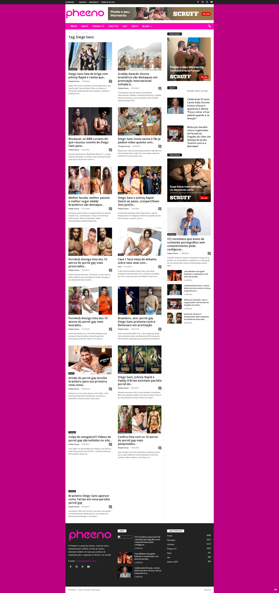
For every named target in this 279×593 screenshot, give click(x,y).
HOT (125, 26)
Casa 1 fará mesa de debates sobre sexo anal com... (137, 261)
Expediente (94, 2)
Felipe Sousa (73, 81)
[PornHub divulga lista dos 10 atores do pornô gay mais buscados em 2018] (90, 301)
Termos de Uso (108, 2)
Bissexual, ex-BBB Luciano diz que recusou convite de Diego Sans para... (88, 142)
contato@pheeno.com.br (86, 561)
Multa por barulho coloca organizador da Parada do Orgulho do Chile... (196, 302)
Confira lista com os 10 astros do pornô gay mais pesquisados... (138, 440)
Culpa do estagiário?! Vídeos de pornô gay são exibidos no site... (89, 438)
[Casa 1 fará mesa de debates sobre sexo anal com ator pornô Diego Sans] (139, 242)
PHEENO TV (98, 26)
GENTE (84, 26)
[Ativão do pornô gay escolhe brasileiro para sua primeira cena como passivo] (90, 359)
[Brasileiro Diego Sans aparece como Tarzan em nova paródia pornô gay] (90, 478)
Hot (168, 557)
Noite (169, 553)
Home (70, 33)
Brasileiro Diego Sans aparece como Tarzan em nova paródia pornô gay (89, 499)
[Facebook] (198, 2)
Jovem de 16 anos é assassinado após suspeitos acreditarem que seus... (196, 317)
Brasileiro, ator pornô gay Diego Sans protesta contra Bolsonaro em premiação (136, 321)
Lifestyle (122, 69)
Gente (71, 134)
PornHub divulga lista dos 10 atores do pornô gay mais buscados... (88, 321)
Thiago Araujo (124, 146)
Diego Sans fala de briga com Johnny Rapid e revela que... (88, 75)
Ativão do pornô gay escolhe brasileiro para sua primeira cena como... (87, 381)
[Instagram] (202, 2)
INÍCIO (74, 26)
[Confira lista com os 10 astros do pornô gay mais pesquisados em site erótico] (139, 419)
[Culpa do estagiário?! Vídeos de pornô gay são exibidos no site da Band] (90, 419)
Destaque (72, 69)
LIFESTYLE (113, 26)
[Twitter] (207, 2)
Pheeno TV (172, 549)
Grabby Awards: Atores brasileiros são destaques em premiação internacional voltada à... (138, 79)
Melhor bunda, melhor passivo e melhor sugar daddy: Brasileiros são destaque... (89, 201)
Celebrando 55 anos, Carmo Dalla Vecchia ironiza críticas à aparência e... (197, 288)
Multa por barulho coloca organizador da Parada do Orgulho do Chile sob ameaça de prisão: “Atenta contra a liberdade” (199, 132)
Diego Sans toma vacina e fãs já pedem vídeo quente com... (139, 140)
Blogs (145, 26)
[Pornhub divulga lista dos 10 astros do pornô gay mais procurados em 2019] (90, 242)
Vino (120, 267)
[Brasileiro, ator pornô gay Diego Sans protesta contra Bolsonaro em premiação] (139, 301)
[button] (209, 26)
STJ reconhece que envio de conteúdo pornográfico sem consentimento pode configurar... (186, 244)
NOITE (135, 26)
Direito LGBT (172, 562)
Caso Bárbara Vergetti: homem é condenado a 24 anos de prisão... (196, 274)
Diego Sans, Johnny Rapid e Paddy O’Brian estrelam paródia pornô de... (139, 380)
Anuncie (83, 2)
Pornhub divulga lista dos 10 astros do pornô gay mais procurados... (87, 262)
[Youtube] (211, 2)
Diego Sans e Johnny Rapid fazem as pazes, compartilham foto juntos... (138, 201)
